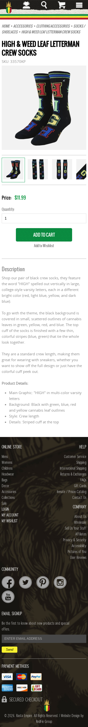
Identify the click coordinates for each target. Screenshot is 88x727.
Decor (5, 486)
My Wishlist (10, 521)
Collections (8, 498)
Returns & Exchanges (73, 474)
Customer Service (75, 457)
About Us (80, 517)
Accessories (23, 26)
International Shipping (73, 468)
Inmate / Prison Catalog (71, 492)
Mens (5, 457)
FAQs (83, 480)
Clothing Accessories (53, 26)
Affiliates (80, 534)
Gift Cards (80, 486)
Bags (4, 480)
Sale (4, 503)
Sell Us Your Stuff (75, 528)
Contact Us (79, 498)
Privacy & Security (74, 540)
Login (5, 509)
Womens (7, 463)
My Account (10, 515)
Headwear (8, 474)
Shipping (81, 463)
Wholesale (80, 522)
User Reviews (78, 558)
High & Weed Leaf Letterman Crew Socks (50, 32)
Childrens (7, 468)
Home (6, 26)
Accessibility (79, 546)
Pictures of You (77, 552)
